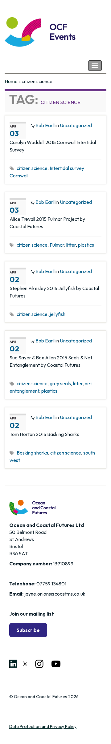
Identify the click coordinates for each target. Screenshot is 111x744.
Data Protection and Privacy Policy (42, 726)
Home (11, 81)
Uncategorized (76, 125)
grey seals (60, 383)
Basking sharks (32, 453)
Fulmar (57, 245)
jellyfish (57, 314)
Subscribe (28, 630)
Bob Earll (45, 125)
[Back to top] (97, 730)
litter (71, 245)
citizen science (32, 168)
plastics (86, 245)
